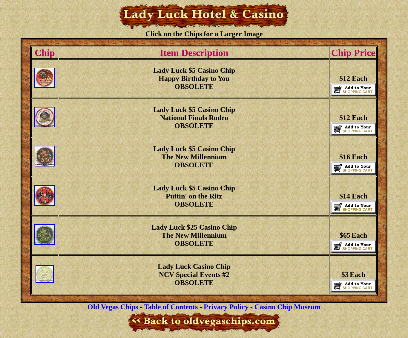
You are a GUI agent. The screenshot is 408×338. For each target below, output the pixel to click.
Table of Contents (171, 307)
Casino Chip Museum (287, 307)
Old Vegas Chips (113, 307)
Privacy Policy (226, 307)
